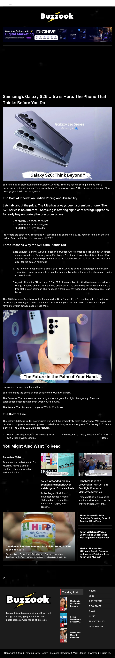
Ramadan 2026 (12, 457)
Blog (91, 596)
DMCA (92, 611)
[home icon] (5, 3)
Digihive (106, 653)
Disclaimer (95, 606)
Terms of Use (96, 626)
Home (92, 616)
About (92, 591)
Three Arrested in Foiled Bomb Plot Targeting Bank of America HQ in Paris (95, 518)
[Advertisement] (57, 66)
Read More (43, 305)
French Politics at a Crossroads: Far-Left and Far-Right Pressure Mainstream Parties (94, 486)
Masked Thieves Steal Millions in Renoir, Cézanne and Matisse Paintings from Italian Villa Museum (94, 552)
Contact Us (95, 601)
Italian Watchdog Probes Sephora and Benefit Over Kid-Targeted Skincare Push (57, 484)
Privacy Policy (97, 621)
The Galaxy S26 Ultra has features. (31, 427)
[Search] (110, 3)
